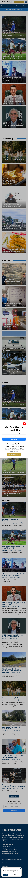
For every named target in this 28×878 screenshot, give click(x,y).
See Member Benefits (14, 454)
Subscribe (14, 439)
